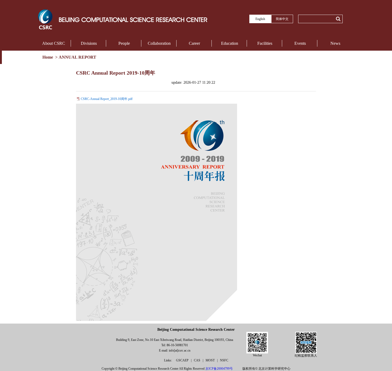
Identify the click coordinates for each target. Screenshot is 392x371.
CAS (197, 360)
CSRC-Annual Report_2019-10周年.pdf (107, 99)
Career (194, 43)
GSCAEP (182, 360)
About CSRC (53, 43)
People (124, 43)
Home (48, 57)
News (335, 43)
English (260, 19)
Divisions (89, 43)
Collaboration (159, 43)
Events (300, 43)
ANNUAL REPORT (77, 57)
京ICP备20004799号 (219, 368)
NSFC (224, 360)
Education (229, 43)
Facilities (264, 43)
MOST (210, 360)
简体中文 (282, 19)
